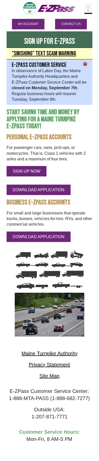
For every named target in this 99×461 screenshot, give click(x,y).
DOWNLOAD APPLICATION (38, 190)
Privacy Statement (49, 364)
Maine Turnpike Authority (49, 353)
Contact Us (71, 24)
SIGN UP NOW (26, 171)
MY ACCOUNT (28, 24)
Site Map (49, 376)
